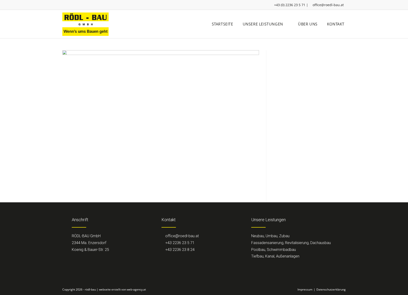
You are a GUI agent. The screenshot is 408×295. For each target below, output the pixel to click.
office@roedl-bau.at (328, 5)
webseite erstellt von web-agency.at (122, 289)
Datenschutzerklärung (331, 289)
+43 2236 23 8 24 (179, 249)
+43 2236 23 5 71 (179, 243)
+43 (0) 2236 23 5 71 (289, 5)
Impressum (305, 289)
